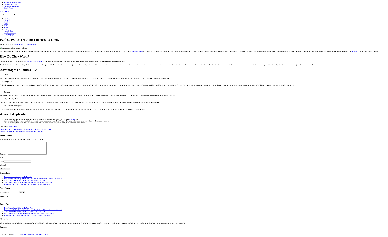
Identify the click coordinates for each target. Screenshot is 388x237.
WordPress (38, 234)
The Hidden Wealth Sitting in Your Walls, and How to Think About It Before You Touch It (33, 178)
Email (2, 161)
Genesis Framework (27, 234)
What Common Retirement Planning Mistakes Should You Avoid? (25, 180)
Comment (3, 154)
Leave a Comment (30, 44)
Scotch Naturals (5, 11)
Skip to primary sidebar (11, 6)
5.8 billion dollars (137, 51)
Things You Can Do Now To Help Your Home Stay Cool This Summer (27, 184)
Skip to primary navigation (12, 2)
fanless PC (354, 51)
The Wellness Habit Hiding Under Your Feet (18, 177)
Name (2, 157)
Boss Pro (16, 234)
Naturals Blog (12, 126)
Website (2, 165)
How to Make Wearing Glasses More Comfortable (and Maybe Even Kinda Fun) (30, 182)
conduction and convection (33, 61)
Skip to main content (10, 4)
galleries (72, 119)
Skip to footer (8, 8)
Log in (46, 234)
